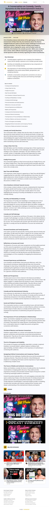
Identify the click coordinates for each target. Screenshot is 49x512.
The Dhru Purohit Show (8, 502)
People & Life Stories (38, 11)
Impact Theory (7, 495)
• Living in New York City (10, 88)
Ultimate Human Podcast (9, 501)
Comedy (31, 31)
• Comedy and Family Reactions (12, 86)
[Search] (43, 2)
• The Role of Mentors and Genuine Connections (15, 119)
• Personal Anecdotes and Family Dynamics (14, 102)
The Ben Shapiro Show (29, 491)
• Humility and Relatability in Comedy (13, 97)
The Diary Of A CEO (10, 482)
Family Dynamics (25, 31)
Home (16, 2)
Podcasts (25, 2)
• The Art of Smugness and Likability (13, 121)
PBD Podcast (9, 465)
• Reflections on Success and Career (13, 105)
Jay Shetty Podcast (29, 501)
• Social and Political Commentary (12, 114)
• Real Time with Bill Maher (11, 93)
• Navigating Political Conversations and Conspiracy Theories (18, 124)
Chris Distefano (17, 33)
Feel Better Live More (8, 500)
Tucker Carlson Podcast (30, 493)
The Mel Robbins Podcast (30, 500)
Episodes (20, 2)
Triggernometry (28, 495)
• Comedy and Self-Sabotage (11, 100)
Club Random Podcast (30, 33)
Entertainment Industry (38, 31)
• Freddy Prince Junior (9, 90)
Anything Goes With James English (34, 465)
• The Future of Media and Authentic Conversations (16, 126)
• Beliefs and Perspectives (10, 109)
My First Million (31, 481)
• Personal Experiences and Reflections (13, 107)
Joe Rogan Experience (8, 491)
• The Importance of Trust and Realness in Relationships (17, 116)
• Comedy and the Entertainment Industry (14, 112)
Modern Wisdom (7, 494)
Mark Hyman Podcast (8, 504)
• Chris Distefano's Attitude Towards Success (15, 95)
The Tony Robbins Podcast (30, 504)
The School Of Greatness (30, 502)
